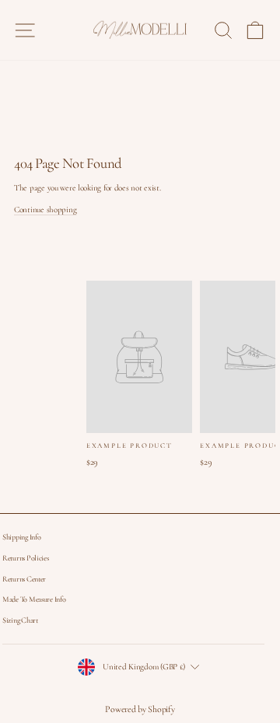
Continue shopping (45, 209)
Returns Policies (25, 558)
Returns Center (24, 579)
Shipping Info (21, 537)
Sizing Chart (20, 620)
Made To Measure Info (33, 599)
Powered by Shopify (139, 709)
